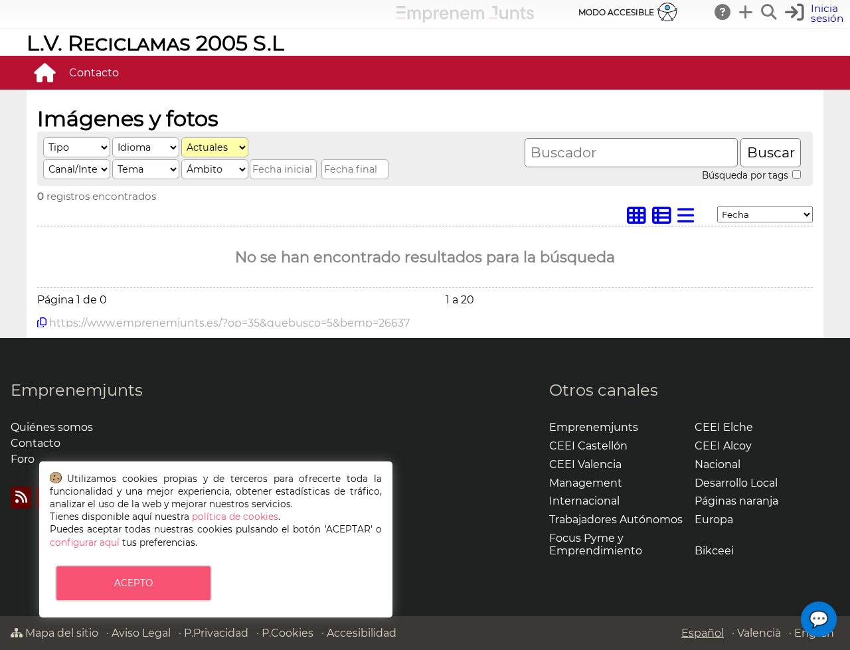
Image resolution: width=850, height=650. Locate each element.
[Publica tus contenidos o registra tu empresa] (746, 12)
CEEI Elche (724, 427)
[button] (819, 619)
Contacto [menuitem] (94, 72)
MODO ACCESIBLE (616, 12)
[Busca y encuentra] (770, 12)
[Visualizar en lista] (688, 218)
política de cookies (235, 516)
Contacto (35, 443)
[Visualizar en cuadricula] (639, 218)
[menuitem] (44, 72)
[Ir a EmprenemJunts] (465, 19)
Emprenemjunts (77, 390)
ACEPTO (133, 583)
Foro (23, 459)
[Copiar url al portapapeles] (41, 322)
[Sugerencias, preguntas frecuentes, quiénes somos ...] (723, 12)
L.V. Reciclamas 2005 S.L (155, 43)
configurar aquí (85, 542)
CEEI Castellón (588, 446)
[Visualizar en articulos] (664, 218)
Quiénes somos (52, 427)
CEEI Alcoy (723, 446)
